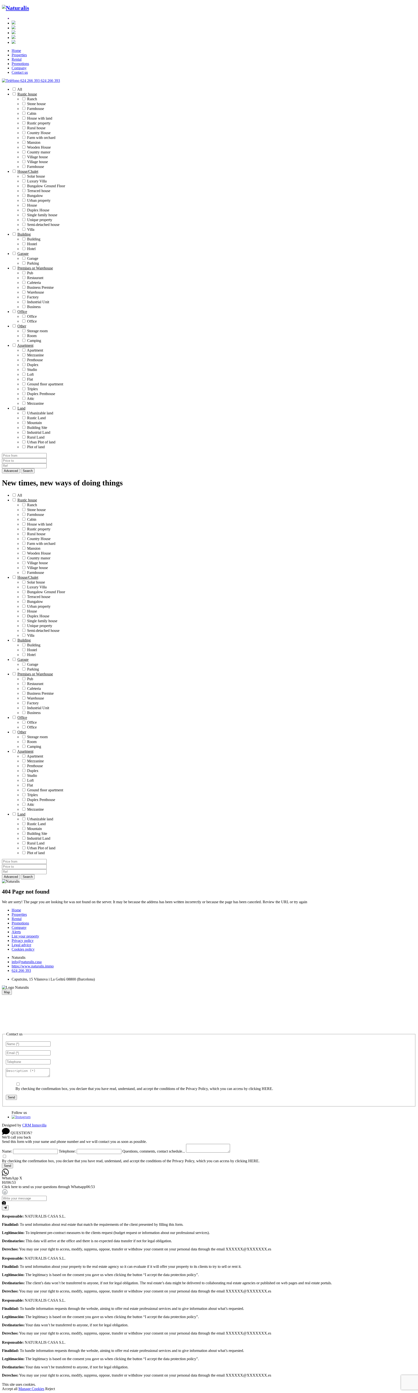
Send (11, 1097)
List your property (25, 936)
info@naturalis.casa (27, 962)
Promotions (20, 64)
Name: (7, 1151)
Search (28, 471)
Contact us (20, 72)
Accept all (9, 1389)
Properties (19, 55)
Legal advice (21, 945)
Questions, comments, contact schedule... (153, 1151)
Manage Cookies (31, 1389)
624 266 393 (21, 970)
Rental (17, 59)
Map (7, 992)
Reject (50, 1389)
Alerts (16, 932)
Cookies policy (23, 949)
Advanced (11, 471)
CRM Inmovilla (34, 1125)
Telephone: (67, 1151)
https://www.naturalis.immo (33, 966)
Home (16, 51)
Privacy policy (23, 940)
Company (19, 68)
